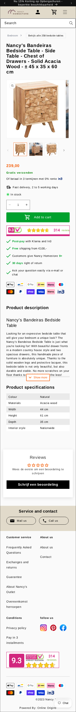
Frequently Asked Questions (19, 550)
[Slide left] (7, 150)
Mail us (22, 520)
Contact (45, 557)
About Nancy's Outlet (16, 589)
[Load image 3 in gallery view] (51, 149)
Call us (53, 520)
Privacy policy (16, 628)
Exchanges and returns (17, 564)
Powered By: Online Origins (38, 707)
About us (46, 547)
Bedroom (12, 35)
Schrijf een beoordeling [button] (38, 484)
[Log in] (40, 12)
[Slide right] (64, 150)
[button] (65, 12)
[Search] (71, 23)
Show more (40, 377)
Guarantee (14, 577)
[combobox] (38, 23)
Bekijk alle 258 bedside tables (46, 35)
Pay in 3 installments (15, 640)
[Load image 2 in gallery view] (36, 149)
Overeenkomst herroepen (16, 604)
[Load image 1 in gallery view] (20, 149)
